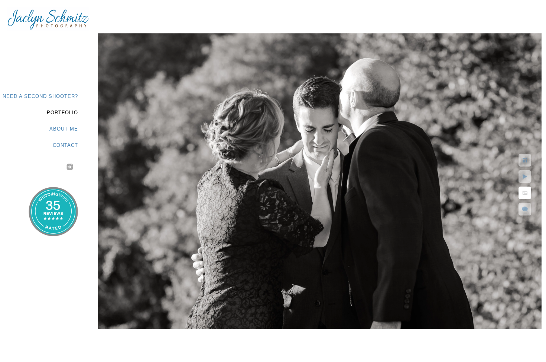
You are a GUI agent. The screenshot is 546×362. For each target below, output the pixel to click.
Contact (65, 145)
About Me (63, 129)
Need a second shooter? (40, 96)
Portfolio (62, 112)
